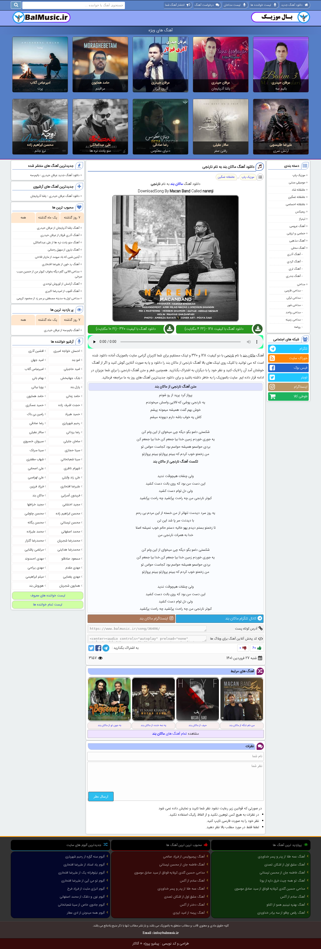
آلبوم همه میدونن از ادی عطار (86, 913)
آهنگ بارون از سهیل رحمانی (63, 249)
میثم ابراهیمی (35, 577)
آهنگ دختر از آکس (192, 905)
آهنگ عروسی (297, 226)
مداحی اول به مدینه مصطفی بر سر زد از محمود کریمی (48, 298)
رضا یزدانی (73, 432)
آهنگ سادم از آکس (292, 897)
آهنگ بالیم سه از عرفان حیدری (61, 330)
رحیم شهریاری (71, 423)
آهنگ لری (295, 268)
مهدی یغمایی (71, 577)
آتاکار (135, 944)
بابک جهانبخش (70, 378)
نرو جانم (40, 151)
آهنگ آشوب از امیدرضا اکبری (62, 291)
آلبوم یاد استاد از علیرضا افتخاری (84, 864)
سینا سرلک (37, 450)
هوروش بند (36, 586)
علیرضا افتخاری (70, 486)
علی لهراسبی (36, 477)
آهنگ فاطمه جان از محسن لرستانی (282, 873)
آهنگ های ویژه (160, 30)
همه (23, 217)
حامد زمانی (73, 396)
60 (254, 648)
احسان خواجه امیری (66, 351)
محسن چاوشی (34, 513)
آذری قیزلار (160, 89)
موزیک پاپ (298, 175)
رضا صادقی (160, 145)
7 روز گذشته (72, 217)
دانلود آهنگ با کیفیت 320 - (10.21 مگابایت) (126, 329)
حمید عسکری (35, 405)
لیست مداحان (232, 5)
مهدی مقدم (72, 568)
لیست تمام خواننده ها (47, 604)
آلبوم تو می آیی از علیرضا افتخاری (83, 881)
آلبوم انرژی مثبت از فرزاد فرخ (86, 889)
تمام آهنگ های (169, 734)
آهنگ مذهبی (297, 240)
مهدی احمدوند (34, 559)
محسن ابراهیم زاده (40, 145)
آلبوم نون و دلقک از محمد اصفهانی (82, 897)
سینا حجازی (72, 450)
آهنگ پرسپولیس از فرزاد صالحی (184, 856)
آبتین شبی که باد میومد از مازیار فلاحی (57, 257)
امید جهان (37, 360)
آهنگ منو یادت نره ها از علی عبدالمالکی (56, 242)
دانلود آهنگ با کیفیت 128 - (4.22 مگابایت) (214, 329)
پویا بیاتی (37, 387)
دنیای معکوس (160, 151)
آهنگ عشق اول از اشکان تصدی (284, 864)
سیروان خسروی (33, 441)
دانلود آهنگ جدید (291, 5)
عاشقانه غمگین (296, 197)
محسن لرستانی (70, 522)
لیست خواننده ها (261, 5)
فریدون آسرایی (70, 495)
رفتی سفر (220, 151)
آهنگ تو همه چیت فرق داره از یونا (282, 881)
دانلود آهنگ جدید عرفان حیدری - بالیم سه (54, 175)
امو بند (76, 360)
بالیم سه (281, 89)
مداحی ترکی (293, 297)
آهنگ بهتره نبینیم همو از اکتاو (286, 905)
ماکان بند (176, 184)
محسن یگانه (36, 522)
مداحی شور (294, 305)
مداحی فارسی (292, 290)
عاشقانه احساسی (295, 204)
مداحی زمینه (293, 319)
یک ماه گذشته (47, 217)
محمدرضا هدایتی (68, 549)
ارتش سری (281, 151)
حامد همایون (100, 83)
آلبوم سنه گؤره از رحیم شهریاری (85, 856)
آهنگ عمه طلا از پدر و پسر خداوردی (281, 856)
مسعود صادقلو (70, 559)
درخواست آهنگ (204, 5)
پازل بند (75, 387)
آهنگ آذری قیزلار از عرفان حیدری (59, 235)
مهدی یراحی (36, 568)
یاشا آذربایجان (220, 89)
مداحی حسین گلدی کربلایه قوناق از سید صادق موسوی (269, 889)
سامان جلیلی (71, 441)
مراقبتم (100, 89)
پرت (40, 89)
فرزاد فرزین (37, 486)
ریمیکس (300, 211)
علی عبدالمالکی (100, 145)
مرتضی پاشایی (34, 549)
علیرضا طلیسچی (281, 145)
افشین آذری (36, 351)
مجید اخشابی (71, 504)
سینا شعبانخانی (70, 459)
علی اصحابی (36, 468)
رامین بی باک (35, 414)
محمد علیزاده (35, 531)
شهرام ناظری (72, 468)
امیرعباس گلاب (40, 83)
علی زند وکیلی (71, 477)
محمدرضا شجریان (68, 540)
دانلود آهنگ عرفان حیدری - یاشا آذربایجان (54, 196)
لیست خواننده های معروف (47, 595)
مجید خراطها (35, 504)
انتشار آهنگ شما (175, 5)
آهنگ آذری (294, 254)
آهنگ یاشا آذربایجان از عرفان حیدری (58, 227)
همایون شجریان (69, 586)
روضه (297, 327)
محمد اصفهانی (70, 531)
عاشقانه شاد (298, 189)
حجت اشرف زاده (69, 405)
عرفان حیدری (281, 83)
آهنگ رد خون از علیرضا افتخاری (60, 264)
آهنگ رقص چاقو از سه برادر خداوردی (281, 913)
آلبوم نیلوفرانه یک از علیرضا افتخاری (81, 873)
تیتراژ (302, 218)
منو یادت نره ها (100, 151)
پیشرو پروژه (151, 944)
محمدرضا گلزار (34, 540)
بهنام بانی (38, 378)
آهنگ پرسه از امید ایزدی (189, 913)
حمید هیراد (72, 414)
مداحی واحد (293, 312)
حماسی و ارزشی (296, 233)
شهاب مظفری (35, 459)
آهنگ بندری (293, 276)
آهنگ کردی (294, 261)
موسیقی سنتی (297, 182)
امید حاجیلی (72, 369)
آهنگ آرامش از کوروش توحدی (61, 283)
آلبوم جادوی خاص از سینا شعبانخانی (81, 905)
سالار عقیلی (220, 145)
